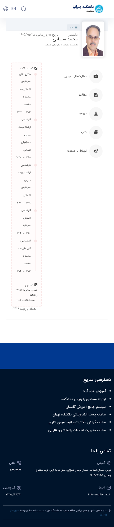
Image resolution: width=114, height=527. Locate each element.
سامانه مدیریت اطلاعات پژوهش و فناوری (77, 430)
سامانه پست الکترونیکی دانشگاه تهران (79, 415)
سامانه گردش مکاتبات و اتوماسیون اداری (77, 422)
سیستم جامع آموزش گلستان (85, 407)
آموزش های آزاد (94, 391)
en (13, 9)
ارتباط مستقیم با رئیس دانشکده (84, 399)
